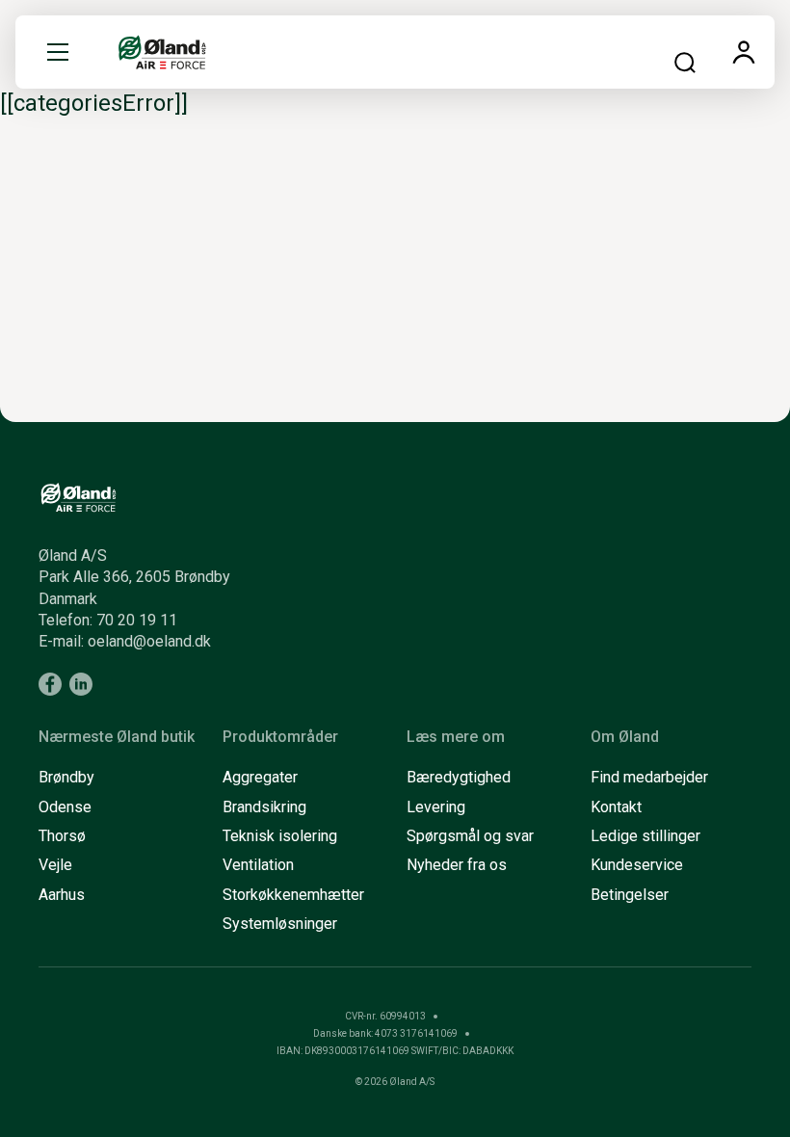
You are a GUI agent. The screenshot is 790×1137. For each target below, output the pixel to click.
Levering (436, 807)
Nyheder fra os (457, 865)
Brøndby (66, 777)
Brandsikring (264, 807)
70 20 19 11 (136, 620)
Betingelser (630, 895)
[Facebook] (50, 684)
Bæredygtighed (459, 777)
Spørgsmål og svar (470, 836)
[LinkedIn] (80, 684)
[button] (58, 52)
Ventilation (258, 865)
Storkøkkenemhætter (293, 895)
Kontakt (616, 807)
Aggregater (260, 777)
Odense (65, 807)
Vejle (55, 865)
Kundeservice (637, 865)
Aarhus (62, 895)
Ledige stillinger (645, 836)
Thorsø (62, 836)
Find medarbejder (649, 777)
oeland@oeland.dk (149, 641)
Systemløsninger (280, 923)
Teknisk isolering (280, 836)
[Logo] (162, 52)
